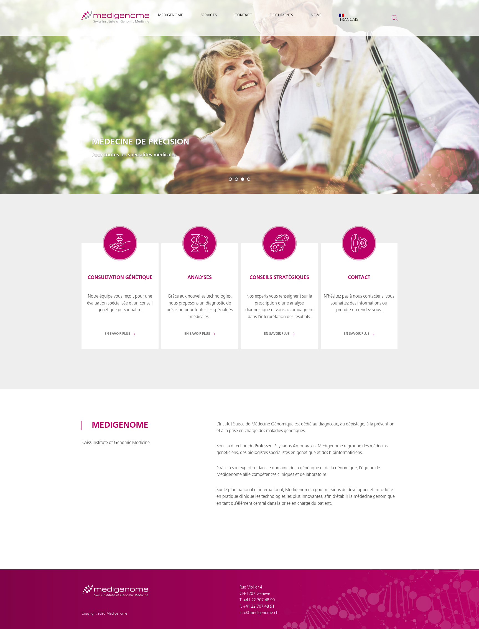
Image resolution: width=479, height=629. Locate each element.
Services (209, 15)
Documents (281, 15)
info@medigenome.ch (259, 613)
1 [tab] (230, 179)
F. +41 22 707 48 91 (257, 607)
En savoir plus (117, 334)
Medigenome (170, 15)
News (316, 15)
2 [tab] (236, 179)
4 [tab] (248, 179)
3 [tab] (242, 179)
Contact (243, 15)
